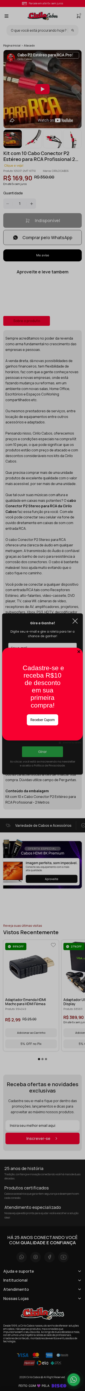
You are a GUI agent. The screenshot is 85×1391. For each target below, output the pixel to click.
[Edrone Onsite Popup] (42, 695)
